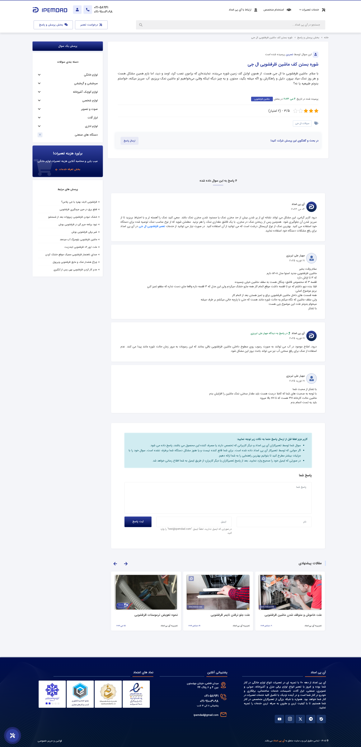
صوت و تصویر (89, 109)
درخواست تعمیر (89, 25)
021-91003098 (209, 701)
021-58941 (211, 696)
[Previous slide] (115, 563)
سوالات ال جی (302, 123)
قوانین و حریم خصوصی (50, 741)
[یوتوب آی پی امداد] (279, 719)
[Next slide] (126, 563)
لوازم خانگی (91, 75)
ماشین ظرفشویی (262, 99)
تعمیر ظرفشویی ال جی (152, 226)
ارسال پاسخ (129, 141)
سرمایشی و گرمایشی (86, 83)
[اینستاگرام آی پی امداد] (290, 719)
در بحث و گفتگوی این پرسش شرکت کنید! (294, 141)
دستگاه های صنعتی (86, 135)
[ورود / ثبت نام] (77, 9)
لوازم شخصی (90, 100)
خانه (326, 37)
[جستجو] (141, 24)
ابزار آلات (93, 118)
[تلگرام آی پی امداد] (310, 719)
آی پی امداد (279, 741)
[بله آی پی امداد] (321, 719)
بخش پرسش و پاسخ (51, 25)
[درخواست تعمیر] (12, 735)
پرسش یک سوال (67, 46)
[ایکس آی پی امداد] (300, 719)
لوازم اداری (91, 126)
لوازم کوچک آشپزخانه (85, 92)
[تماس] (88, 9)
